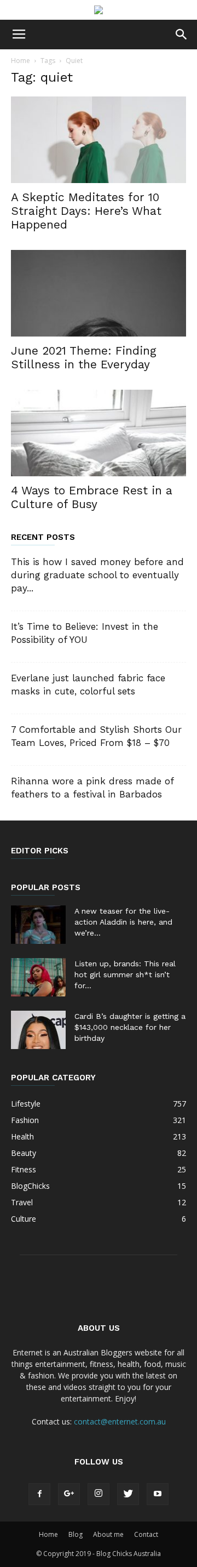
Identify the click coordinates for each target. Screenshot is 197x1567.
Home (20, 60)
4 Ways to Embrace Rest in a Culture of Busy (91, 497)
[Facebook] (39, 1494)
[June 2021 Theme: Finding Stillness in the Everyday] (98, 293)
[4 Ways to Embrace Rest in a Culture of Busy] (98, 433)
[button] (181, 34)
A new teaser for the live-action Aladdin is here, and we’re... (123, 922)
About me (108, 1534)
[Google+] (69, 1494)
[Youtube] (158, 1494)
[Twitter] (128, 1494)
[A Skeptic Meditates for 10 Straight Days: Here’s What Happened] (98, 139)
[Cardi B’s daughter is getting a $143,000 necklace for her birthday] (38, 1030)
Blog (75, 1534)
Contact (146, 1534)
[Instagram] (98, 1494)
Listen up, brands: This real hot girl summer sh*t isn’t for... (125, 974)
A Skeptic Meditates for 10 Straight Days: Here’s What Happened (86, 210)
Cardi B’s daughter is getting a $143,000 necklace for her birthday (130, 1027)
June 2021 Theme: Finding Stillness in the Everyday (84, 357)
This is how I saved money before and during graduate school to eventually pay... (97, 575)
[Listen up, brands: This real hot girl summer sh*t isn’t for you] (38, 977)
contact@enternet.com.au (120, 1421)
